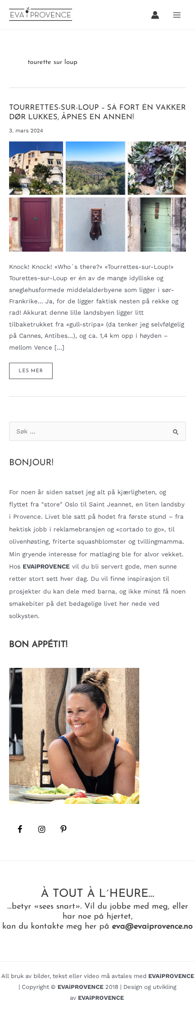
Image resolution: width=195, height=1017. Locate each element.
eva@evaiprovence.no (152, 926)
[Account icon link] (155, 15)
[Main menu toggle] (177, 15)
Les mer (35, 373)
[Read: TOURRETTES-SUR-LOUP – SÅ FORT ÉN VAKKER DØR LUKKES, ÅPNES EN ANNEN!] (97, 196)
